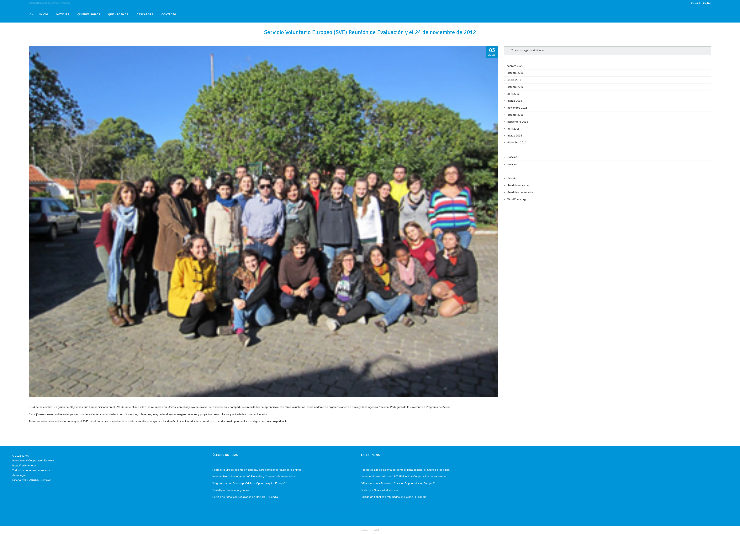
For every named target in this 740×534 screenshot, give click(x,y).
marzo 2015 (514, 135)
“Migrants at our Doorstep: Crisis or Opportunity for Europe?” (249, 483)
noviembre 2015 (517, 107)
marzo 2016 (514, 100)
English (707, 3)
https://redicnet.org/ (24, 465)
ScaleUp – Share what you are (231, 490)
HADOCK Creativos (39, 479)
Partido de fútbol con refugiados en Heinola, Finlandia (245, 496)
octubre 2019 (515, 72)
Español (364, 530)
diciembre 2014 (516, 142)
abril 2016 (513, 93)
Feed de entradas (518, 185)
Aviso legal (18, 475)
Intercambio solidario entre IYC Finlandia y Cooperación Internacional (254, 476)
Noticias (512, 156)
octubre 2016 (515, 86)
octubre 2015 (515, 114)
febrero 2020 (515, 65)
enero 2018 (514, 79)
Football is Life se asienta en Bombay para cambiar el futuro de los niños (256, 469)
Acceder (512, 178)
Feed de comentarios (520, 192)
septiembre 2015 (517, 121)
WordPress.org (516, 199)
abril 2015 (513, 128)
